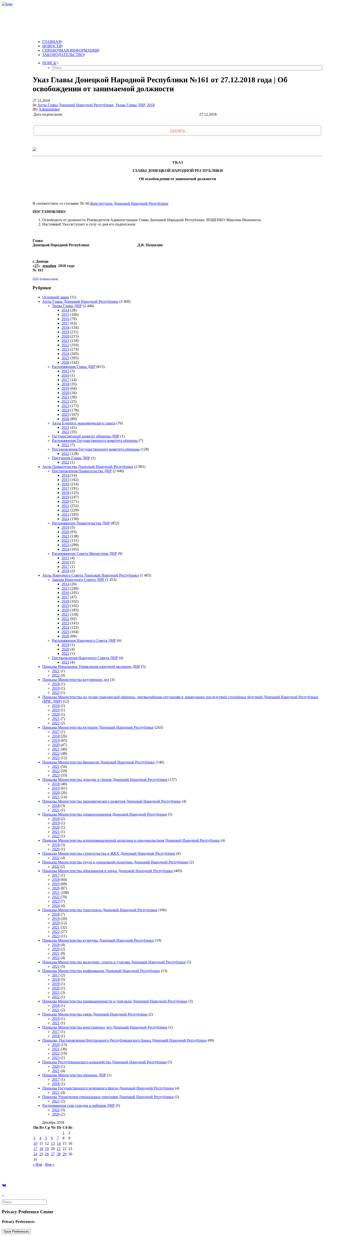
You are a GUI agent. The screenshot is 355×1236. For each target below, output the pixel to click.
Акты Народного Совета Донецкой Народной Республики (90, 575)
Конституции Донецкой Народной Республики (128, 203)
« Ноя (37, 1164)
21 (59, 1149)
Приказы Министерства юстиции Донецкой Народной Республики (98, 727)
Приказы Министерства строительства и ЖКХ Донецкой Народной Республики (108, 853)
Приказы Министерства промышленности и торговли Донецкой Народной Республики (114, 1001)
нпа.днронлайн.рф (72, 1173)
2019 (65, 332)
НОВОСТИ (52, 46)
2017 (65, 323)
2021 (65, 341)
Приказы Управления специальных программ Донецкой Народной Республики (108, 1097)
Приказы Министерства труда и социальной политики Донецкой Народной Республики (115, 862)
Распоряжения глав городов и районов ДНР (78, 1105)
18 (41, 1149)
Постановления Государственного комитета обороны (96, 449)
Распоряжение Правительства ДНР (81, 523)
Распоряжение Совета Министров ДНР (84, 553)
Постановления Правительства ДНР (82, 471)
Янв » (50, 1164)
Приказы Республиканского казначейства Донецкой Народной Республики (104, 1062)
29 (64, 1154)
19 (47, 1149)
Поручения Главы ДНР (71, 458)
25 (41, 1154)
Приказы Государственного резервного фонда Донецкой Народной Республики (108, 1088)
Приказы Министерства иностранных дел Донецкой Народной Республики (104, 1027)
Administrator (49, 109)
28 (59, 1154)
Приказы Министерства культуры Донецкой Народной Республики (98, 940)
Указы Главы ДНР (130, 105)
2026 (65, 362)
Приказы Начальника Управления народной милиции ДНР (91, 666)
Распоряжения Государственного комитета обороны (95, 440)
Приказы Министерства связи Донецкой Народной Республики (95, 1014)
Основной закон (55, 297)
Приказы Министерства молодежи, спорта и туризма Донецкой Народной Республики (114, 962)
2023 (65, 349)
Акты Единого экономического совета (83, 423)
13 (53, 1143)
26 (47, 1154)
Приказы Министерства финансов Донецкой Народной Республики (98, 762)
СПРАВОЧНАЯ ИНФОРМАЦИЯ (70, 50)
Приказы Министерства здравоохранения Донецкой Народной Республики (104, 814)
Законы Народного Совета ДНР (78, 580)
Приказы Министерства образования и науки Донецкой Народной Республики (107, 871)
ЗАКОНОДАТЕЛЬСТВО (63, 55)
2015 (65, 314)
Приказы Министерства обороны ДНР (74, 1075)
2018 (151, 105)
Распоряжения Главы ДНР (73, 367)
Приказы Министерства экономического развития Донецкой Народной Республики (111, 801)
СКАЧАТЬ (177, 130)
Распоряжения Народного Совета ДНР (84, 640)
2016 (65, 319)
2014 (65, 310)
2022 (65, 345)
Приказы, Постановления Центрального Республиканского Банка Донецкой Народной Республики (124, 1040)
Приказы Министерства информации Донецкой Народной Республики (101, 971)
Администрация (48, 278)
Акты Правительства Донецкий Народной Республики (87, 467)
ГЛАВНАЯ (51, 42)
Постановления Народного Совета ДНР (85, 658)
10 (35, 1143)
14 (59, 1143)
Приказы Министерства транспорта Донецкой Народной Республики (99, 910)
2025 (65, 358)
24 (35, 1154)
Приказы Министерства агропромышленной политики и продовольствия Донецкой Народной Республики (131, 840)
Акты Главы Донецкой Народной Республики (75, 105)
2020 (65, 336)
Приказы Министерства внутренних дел (75, 680)
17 (35, 1149)
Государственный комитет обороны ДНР (85, 436)
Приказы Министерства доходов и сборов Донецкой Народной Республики (104, 779)
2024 (65, 354)
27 (53, 1154)
